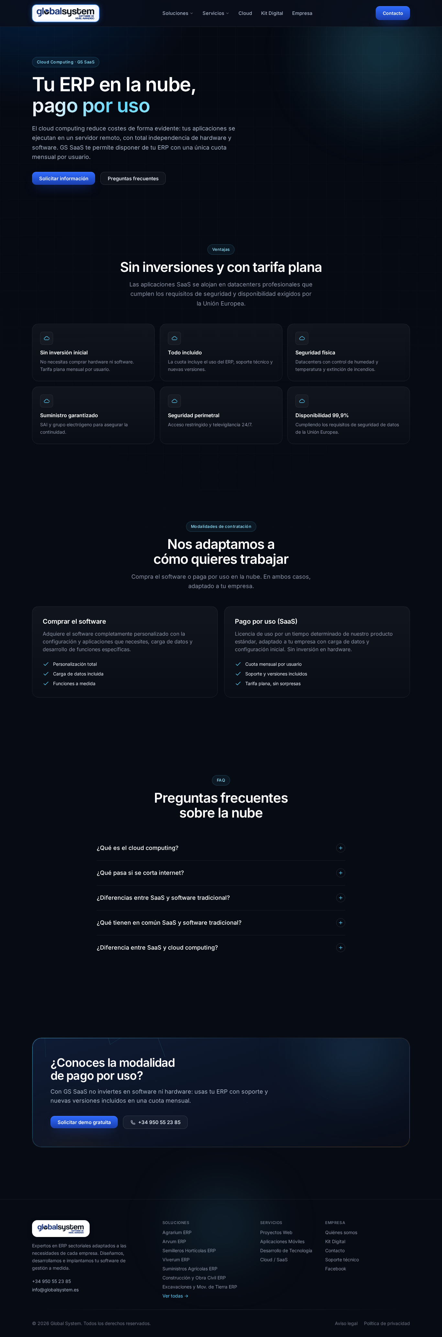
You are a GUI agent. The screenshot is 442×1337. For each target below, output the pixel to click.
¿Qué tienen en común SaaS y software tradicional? (169, 922)
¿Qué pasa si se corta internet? (140, 872)
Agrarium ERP (177, 1232)
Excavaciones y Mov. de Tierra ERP (199, 1286)
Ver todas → (175, 1295)
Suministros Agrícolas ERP (189, 1268)
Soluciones (175, 13)
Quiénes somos (341, 1232)
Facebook (335, 1268)
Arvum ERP (174, 1241)
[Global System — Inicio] (65, 13)
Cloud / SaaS (274, 1259)
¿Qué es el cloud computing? (138, 847)
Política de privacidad (387, 1323)
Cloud (245, 13)
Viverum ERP (176, 1259)
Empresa (302, 13)
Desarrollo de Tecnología (286, 1250)
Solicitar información (63, 178)
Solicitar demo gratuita (84, 1122)
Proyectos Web (276, 1232)
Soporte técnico (342, 1259)
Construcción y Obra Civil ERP (194, 1277)
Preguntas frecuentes (133, 178)
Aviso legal (346, 1323)
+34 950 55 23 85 (159, 1122)
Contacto (392, 13)
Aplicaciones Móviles (282, 1241)
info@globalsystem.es (55, 1289)
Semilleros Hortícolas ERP (189, 1250)
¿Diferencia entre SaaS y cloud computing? (157, 947)
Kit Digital (272, 13)
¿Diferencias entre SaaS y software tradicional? (163, 897)
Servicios (213, 13)
